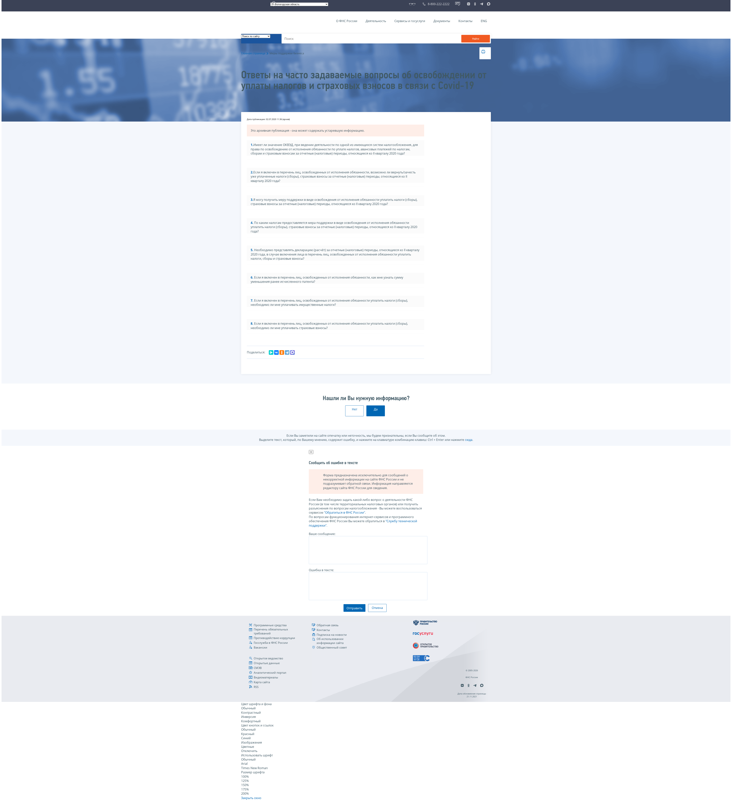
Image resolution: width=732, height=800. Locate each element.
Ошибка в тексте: (321, 570)
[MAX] (292, 352)
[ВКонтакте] (276, 352)
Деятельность (376, 21)
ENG (484, 21)
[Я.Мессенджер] (271, 352)
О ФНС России (346, 21)
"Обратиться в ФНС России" (344, 512)
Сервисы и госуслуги (409, 21)
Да (376, 409)
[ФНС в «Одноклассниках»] (475, 4)
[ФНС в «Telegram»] (481, 4)
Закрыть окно (251, 798)
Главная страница (253, 53)
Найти (475, 38)
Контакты (465, 21)
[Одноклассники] (281, 352)
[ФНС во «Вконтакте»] (468, 4)
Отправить (354, 608)
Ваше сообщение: (322, 534)
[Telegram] (287, 352)
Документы (441, 21)
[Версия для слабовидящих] (413, 4)
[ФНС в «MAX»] (488, 4)
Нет (354, 409)
